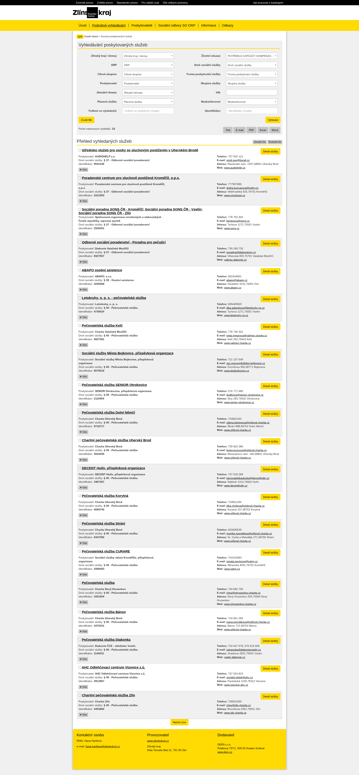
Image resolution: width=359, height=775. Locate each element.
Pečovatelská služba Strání (103, 523)
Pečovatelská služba (98, 583)
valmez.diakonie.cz (235, 259)
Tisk (227, 130)
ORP (114, 64)
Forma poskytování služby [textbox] (243, 74)
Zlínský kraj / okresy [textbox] (136, 55)
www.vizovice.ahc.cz (236, 684)
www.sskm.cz (232, 568)
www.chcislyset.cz (234, 195)
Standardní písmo (127, 2)
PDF (251, 130)
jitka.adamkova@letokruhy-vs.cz (245, 307)
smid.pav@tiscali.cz (238, 160)
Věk (218, 92)
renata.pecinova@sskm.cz (242, 561)
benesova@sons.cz (238, 220)
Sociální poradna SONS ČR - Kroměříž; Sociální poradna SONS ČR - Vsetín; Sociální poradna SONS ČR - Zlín (140, 211)
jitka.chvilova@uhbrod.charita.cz (245, 505)
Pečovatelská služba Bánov (104, 612)
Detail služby (270, 151)
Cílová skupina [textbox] (132, 74)
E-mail (239, 130)
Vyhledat (273, 119)
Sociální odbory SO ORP (176, 25)
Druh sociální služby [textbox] (239, 65)
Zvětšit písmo (105, 2)
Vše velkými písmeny (175, 2)
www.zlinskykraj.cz (158, 740)
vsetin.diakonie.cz (234, 657)
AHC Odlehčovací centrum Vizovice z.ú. (113, 667)
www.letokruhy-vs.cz (236, 315)
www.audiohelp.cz (234, 167)
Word (275, 130)
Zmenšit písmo (84, 2)
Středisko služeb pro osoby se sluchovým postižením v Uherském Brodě (140, 150)
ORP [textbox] (127, 65)
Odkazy (227, 25)
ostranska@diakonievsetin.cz (243, 649)
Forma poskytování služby (203, 74)
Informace (208, 25)
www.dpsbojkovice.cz (236, 370)
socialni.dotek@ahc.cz (239, 677)
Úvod (82, 25)
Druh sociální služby (207, 64)
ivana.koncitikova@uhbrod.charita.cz (248, 621)
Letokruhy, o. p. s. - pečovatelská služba (114, 298)
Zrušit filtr (86, 119)
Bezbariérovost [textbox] (237, 101)
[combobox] (148, 56)
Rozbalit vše (275, 142)
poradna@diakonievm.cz (241, 252)
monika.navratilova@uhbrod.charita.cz (249, 533)
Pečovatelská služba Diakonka (106, 640)
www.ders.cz (224, 751)
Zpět (80, 36)
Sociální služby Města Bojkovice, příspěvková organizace (128, 353)
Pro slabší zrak (150, 2)
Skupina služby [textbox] (237, 83)
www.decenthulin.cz (235, 485)
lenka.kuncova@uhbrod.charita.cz (246, 450)
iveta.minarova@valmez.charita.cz (246, 335)
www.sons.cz (231, 228)
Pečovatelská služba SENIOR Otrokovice (114, 385)
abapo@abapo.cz (236, 280)
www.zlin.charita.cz (235, 712)
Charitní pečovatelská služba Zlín (108, 695)
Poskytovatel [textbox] (131, 83)
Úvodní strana (91, 36)
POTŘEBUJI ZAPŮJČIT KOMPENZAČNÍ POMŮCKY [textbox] (252, 55)
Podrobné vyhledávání (109, 25)
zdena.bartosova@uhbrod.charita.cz (247, 422)
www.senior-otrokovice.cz (239, 402)
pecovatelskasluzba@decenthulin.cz (247, 478)
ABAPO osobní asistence (102, 270)
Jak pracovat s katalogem (268, 2)
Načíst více (179, 722)
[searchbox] (228, 92)
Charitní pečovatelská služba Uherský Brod (116, 440)
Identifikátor (212, 110)
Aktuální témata (107, 92)
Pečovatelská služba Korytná (105, 496)
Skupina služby (210, 83)
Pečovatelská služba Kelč (102, 325)
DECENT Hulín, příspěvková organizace (113, 468)
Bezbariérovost (210, 101)
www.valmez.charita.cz (237, 342)
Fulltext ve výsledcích (103, 110)
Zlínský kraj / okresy (104, 55)
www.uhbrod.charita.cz (237, 429)
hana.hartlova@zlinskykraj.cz (102, 746)
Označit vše (260, 142)
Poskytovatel (108, 83)
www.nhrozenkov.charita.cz (240, 603)
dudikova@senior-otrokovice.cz (244, 394)
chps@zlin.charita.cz (238, 705)
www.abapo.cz (232, 287)
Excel (263, 130)
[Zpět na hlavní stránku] (92, 12)
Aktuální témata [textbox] (133, 92)
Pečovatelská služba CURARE (106, 551)
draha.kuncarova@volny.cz (242, 187)
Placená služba (107, 101)
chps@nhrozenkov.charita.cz (243, 592)
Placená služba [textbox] (133, 101)
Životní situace (210, 55)
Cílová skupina (107, 74)
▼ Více (83, 169)
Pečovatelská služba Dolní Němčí (108, 412)
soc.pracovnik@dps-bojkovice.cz (245, 363)
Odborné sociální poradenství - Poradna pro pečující (124, 242)
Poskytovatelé (141, 25)
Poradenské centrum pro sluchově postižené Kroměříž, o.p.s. (131, 178)
